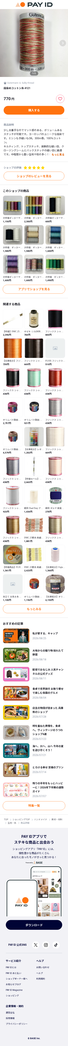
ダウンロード (34, 925)
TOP (6, 819)
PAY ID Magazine (14, 990)
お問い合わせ (42, 967)
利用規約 (40, 979)
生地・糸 (12, 823)
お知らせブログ (13, 984)
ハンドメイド (40, 819)
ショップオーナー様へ (17, 979)
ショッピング (12, 995)
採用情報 (10, 1018)
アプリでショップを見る (34, 289)
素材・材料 (56, 819)
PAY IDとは (11, 967)
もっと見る (58, 154)
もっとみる (34, 609)
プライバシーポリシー (17, 1024)
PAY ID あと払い (13, 973)
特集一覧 (34, 805)
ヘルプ (39, 973)
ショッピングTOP (21, 819)
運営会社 (10, 1012)
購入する (34, 110)
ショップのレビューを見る (34, 176)
